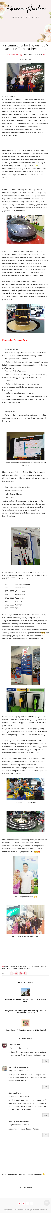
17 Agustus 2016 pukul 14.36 (18, 1048)
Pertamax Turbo (9, 968)
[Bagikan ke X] (16, 973)
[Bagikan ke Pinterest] (21, 973)
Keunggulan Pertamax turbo (33, 966)
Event (7, 966)
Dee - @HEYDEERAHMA (19, 1122)
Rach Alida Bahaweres (19, 1068)
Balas (46, 1061)
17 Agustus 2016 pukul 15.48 (18, 1070)
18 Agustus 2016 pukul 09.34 (19, 1096)
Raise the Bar (25, 60)
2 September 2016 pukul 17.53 (19, 1125)
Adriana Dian (15, 1093)
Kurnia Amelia (21, 1210)
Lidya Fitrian (14, 1045)
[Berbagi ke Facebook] (12, 973)
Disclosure (43, 1210)
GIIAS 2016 (15, 966)
